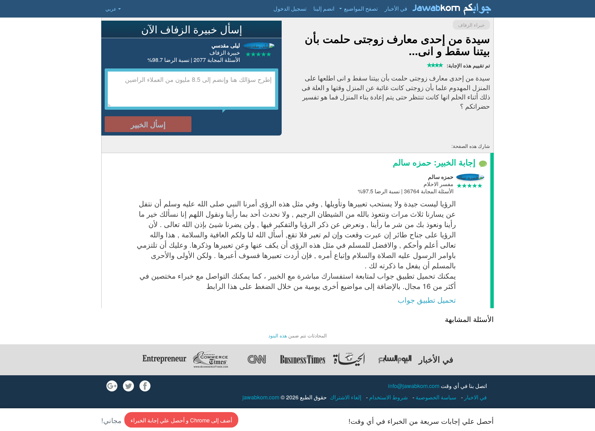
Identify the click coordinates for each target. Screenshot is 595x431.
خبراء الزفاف (471, 24)
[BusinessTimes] (302, 359)
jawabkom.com (260, 397)
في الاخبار (475, 397)
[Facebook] (144, 385)
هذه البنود (277, 335)
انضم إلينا (323, 8)
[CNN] (256, 359)
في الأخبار (396, 8)
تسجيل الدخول (289, 8)
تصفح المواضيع (361, 8)
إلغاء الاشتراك (345, 397)
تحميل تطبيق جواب (427, 299)
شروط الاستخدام (388, 397)
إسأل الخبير (148, 124)
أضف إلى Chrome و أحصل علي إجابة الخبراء (181, 420)
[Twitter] (128, 385)
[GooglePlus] (111, 385)
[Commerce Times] (210, 359)
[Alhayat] (348, 359)
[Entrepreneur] (164, 359)
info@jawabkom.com (413, 386)
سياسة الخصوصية (435, 397)
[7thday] (395, 359)
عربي (110, 8)
